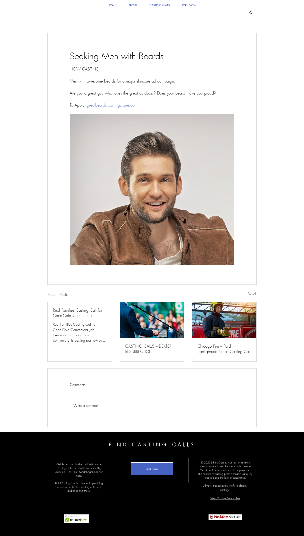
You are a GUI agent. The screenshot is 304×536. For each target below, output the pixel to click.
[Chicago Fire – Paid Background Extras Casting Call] (224, 320)
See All (252, 294)
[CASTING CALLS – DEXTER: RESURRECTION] (152, 320)
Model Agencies (88, 472)
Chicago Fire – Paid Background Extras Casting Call (224, 348)
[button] (251, 12)
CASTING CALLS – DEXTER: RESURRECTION (148, 348)
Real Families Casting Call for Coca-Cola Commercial (77, 312)
